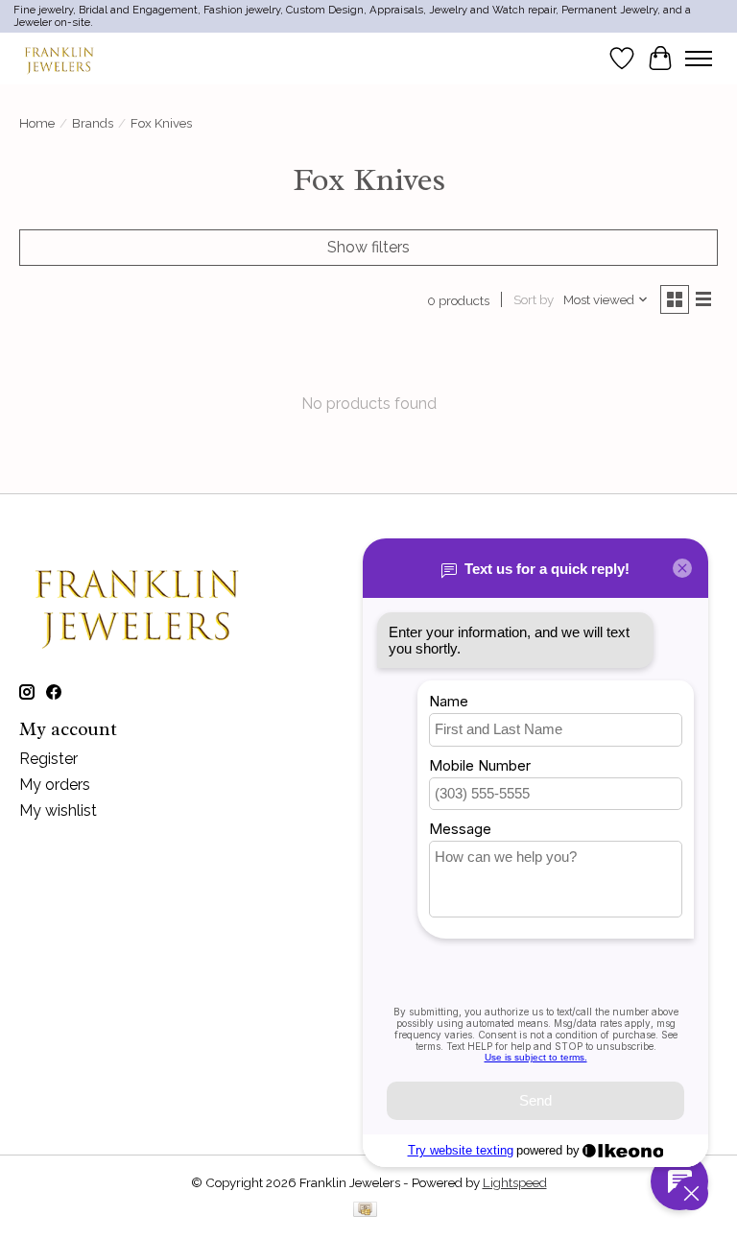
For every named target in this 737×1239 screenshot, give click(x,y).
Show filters (368, 247)
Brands (92, 123)
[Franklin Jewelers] (59, 58)
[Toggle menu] (698, 58)
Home (37, 123)
